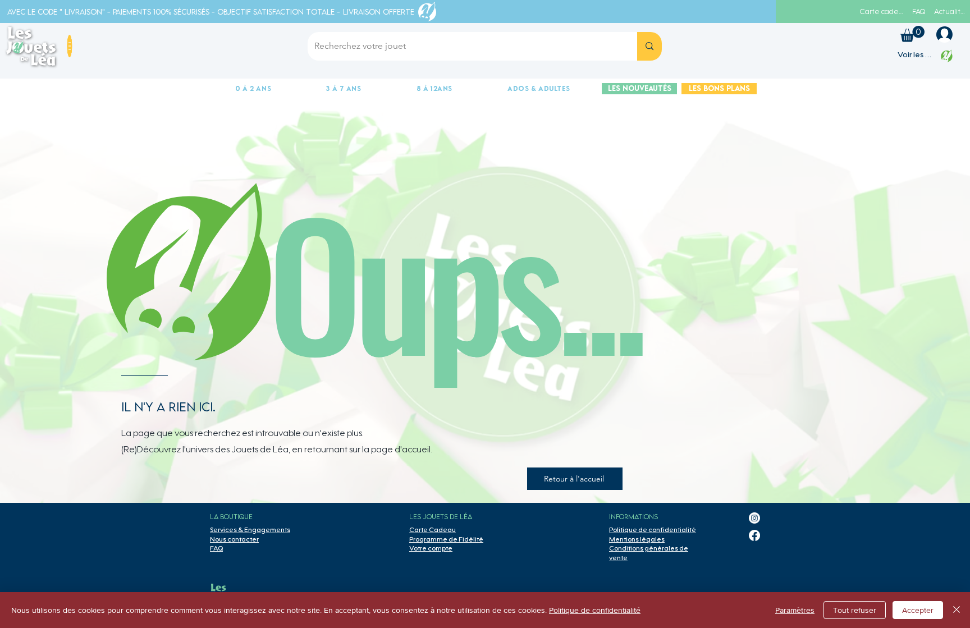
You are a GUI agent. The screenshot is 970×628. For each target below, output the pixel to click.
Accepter (918, 610)
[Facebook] (754, 535)
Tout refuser (854, 610)
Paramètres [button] (795, 610)
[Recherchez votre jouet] (649, 46)
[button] (70, 46)
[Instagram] (754, 518)
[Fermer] (956, 610)
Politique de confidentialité (594, 610)
